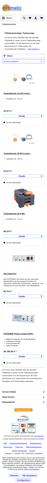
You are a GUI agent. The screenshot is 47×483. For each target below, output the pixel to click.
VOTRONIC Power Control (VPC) (18, 334)
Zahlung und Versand (19, 451)
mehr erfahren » (33, 49)
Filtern (10, 56)
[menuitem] (6, 18)
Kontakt (32, 451)
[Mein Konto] (35, 18)
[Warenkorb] (41, 18)
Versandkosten (39, 436)
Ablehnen (14, 476)
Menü (8, 18)
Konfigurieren (23, 480)
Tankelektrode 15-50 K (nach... (17, 154)
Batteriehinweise (35, 443)
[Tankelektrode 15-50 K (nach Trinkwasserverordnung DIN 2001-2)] (23, 138)
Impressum (19, 447)
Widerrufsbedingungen (33, 447)
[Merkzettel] (29, 18)
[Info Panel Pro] (23, 258)
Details (22, 116)
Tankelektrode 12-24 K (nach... (17, 93)
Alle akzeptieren (29, 476)
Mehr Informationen (31, 469)
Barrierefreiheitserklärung (18, 443)
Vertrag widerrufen (23, 410)
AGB (5, 443)
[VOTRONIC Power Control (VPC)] (23, 318)
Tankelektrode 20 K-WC (14, 214)
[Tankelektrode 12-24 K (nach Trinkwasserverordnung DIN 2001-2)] (23, 78)
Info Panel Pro (9, 274)
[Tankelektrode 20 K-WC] (23, 198)
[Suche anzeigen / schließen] (23, 18)
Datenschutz (8, 447)
